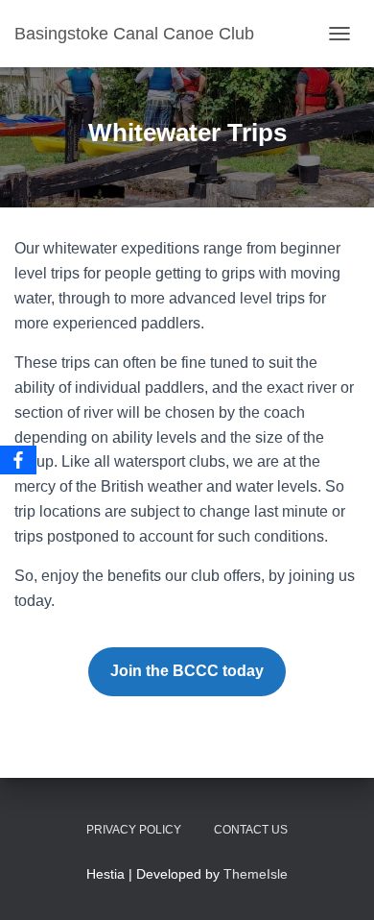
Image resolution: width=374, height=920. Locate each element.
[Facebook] (18, 460)
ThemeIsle (255, 874)
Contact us (251, 829)
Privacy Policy (133, 829)
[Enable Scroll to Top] (336, 882)
